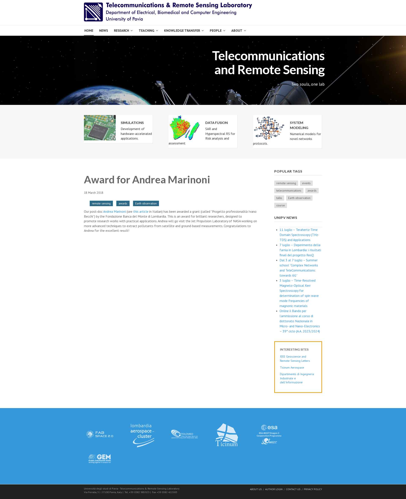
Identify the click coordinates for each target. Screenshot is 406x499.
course (280, 205)
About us (256, 489)
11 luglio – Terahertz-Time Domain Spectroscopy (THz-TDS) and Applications (299, 235)
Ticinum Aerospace (292, 367)
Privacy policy (313, 489)
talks (279, 198)
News (103, 30)
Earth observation (146, 203)
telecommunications (288, 190)
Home (88, 30)
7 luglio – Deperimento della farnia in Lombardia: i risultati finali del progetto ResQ (300, 250)
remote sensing (101, 203)
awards (123, 203)
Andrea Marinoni (115, 211)
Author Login (274, 489)
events (306, 183)
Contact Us (293, 489)
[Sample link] (99, 434)
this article (140, 211)
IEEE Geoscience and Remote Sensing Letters (295, 359)
